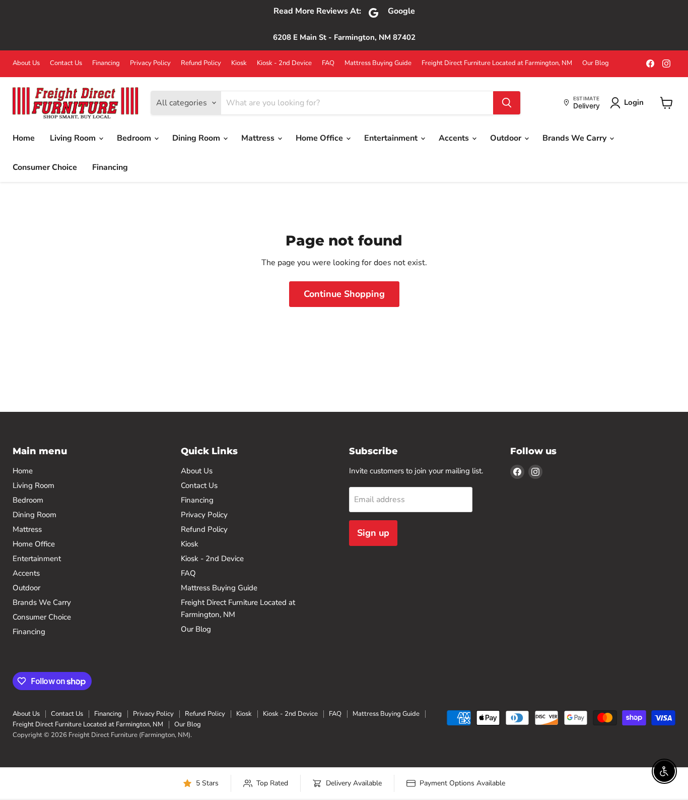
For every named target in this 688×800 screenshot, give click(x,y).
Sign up (373, 533)
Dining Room (197, 138)
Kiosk (239, 63)
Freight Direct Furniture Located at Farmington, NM (497, 63)
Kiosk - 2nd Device (284, 63)
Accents (455, 138)
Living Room (74, 138)
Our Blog (595, 63)
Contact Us (66, 63)
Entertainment (392, 138)
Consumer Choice (45, 167)
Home (24, 138)
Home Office (320, 138)
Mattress (259, 138)
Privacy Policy (150, 63)
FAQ (328, 63)
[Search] (506, 102)
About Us (26, 63)
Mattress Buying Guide (378, 63)
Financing (106, 63)
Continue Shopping (344, 294)
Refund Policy (201, 63)
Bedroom (135, 138)
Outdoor (506, 138)
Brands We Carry (575, 138)
